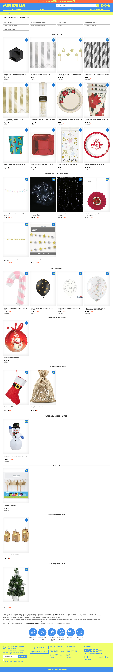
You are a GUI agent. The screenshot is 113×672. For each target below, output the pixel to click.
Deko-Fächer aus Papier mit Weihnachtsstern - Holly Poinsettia (97, 214)
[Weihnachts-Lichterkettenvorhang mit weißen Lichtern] (70, 194)
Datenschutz (69, 653)
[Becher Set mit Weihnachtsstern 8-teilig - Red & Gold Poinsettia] (97, 100)
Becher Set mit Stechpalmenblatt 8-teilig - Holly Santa (14, 165)
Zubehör (69, 9)
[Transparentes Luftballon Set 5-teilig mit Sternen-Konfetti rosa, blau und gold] (97, 288)
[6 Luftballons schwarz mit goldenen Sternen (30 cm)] (43, 288)
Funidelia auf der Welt (71, 650)
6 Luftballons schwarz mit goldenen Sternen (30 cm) (42, 309)
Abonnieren (23, 656)
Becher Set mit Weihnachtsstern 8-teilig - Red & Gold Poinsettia (96, 120)
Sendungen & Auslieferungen (57, 653)
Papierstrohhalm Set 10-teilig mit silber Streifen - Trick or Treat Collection (97, 75)
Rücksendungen (54, 650)
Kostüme (42, 9)
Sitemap (68, 655)
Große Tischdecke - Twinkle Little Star (67, 164)
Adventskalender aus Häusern (11, 554)
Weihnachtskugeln (91, 22)
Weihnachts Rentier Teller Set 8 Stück (94, 164)
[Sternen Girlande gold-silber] (43, 239)
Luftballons (62, 22)
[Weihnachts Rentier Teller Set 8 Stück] (97, 145)
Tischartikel (8, 22)
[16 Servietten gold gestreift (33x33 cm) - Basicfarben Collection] (16, 100)
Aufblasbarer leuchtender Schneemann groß (15, 456)
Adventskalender (90, 25)
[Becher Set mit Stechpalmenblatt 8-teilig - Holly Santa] (16, 145)
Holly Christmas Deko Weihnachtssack (41, 407)
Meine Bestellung (54, 657)
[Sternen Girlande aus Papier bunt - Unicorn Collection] (16, 194)
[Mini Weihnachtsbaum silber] (16, 584)
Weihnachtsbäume (9, 29)
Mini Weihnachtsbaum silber (11, 604)
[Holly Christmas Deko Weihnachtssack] (43, 387)
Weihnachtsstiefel (8, 407)
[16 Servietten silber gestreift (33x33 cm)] (43, 55)
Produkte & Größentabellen (57, 655)
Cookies (68, 654)
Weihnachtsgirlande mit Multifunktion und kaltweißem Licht (42, 214)
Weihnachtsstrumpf (10, 25)
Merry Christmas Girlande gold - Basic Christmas (13, 259)
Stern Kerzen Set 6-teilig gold (11, 505)
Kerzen (60, 25)
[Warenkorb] (108, 5)
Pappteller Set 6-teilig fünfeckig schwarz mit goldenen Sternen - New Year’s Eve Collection (15, 75)
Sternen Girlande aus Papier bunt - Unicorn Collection (15, 214)
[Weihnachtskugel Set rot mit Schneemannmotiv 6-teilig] (16, 338)
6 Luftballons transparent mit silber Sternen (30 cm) (69, 309)
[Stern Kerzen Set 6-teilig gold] (16, 485)
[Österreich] (85, 650)
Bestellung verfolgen (40, 651)
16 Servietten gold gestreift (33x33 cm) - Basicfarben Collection (14, 120)
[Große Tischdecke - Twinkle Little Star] (70, 145)
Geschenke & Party (96, 9)
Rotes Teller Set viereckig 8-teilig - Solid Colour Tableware (42, 165)
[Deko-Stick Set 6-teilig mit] (70, 55)
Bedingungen (8, 661)
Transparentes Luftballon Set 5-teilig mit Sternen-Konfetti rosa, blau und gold (95, 309)
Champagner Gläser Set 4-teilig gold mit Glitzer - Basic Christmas (43, 120)
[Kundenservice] (105, 5)
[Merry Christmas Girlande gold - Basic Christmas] (16, 239)
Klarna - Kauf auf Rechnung (57, 651)
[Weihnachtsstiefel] (16, 387)
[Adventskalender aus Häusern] (16, 535)
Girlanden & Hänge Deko (38, 22)
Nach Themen (16, 9)
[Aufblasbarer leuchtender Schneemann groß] (16, 436)
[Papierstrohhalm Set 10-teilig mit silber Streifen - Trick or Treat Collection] (97, 55)
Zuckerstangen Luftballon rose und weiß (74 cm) (15, 309)
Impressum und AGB (71, 651)
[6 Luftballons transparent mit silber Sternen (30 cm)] (70, 288)
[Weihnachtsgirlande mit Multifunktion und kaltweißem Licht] (43, 194)
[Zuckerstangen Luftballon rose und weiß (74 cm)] (16, 288)
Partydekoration (11, 13)
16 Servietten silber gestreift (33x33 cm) (41, 74)
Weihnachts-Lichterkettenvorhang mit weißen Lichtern (69, 214)
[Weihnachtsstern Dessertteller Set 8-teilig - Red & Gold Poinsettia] (70, 100)
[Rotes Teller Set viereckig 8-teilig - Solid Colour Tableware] (43, 145)
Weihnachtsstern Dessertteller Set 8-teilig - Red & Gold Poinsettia (70, 120)
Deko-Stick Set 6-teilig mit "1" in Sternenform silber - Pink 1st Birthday (69, 75)
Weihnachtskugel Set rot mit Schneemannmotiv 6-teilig (11, 358)
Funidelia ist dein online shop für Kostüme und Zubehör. (14, 5)
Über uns (68, 657)
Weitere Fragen (54, 654)
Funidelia (5, 13)
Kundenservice (40, 647)
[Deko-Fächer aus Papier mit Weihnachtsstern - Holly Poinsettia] (97, 194)
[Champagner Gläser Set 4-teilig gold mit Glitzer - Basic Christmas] (43, 100)
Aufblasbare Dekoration (38, 25)
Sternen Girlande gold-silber (38, 259)
